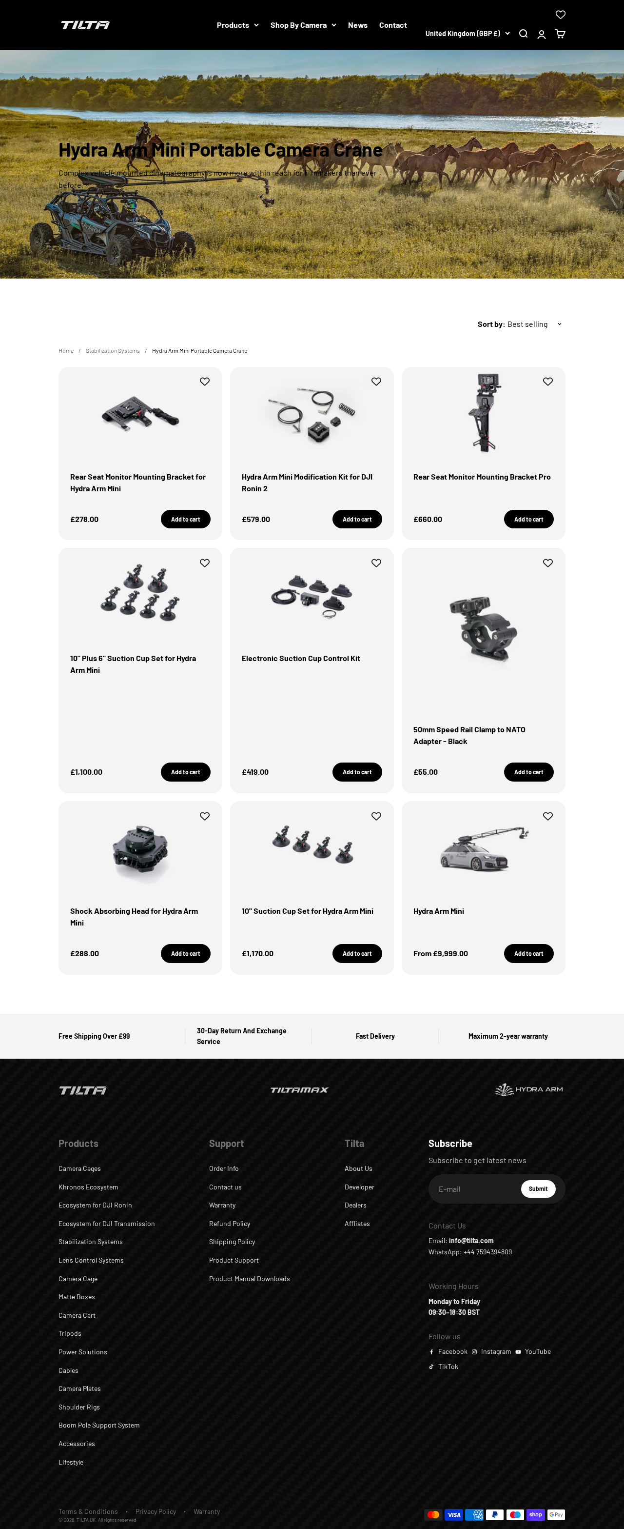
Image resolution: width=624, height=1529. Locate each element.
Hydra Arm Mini (438, 910)
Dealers (356, 1205)
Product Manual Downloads (249, 1278)
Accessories (76, 1443)
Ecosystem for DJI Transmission (106, 1223)
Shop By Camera (299, 24)
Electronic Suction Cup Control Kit (301, 658)
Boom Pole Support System (99, 1425)
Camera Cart (77, 1315)
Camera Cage (78, 1278)
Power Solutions (82, 1352)
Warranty (222, 1205)
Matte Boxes (76, 1296)
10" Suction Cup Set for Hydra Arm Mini (307, 910)
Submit (542, 1191)
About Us (358, 1168)
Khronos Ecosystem (88, 1187)
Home (66, 350)
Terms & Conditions (88, 1511)
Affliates (357, 1223)
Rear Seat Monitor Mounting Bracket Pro (482, 476)
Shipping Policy (232, 1241)
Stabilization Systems (113, 350)
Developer (359, 1187)
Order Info (224, 1168)
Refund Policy (229, 1223)
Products (233, 24)
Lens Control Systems (91, 1260)
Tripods (69, 1333)
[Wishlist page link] (561, 15)
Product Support (234, 1260)
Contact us (225, 1187)
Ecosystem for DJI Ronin (95, 1205)
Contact (393, 24)
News (358, 24)
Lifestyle (70, 1462)
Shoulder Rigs (79, 1407)
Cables (68, 1370)
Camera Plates (79, 1388)
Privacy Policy (156, 1511)
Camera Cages (79, 1168)
